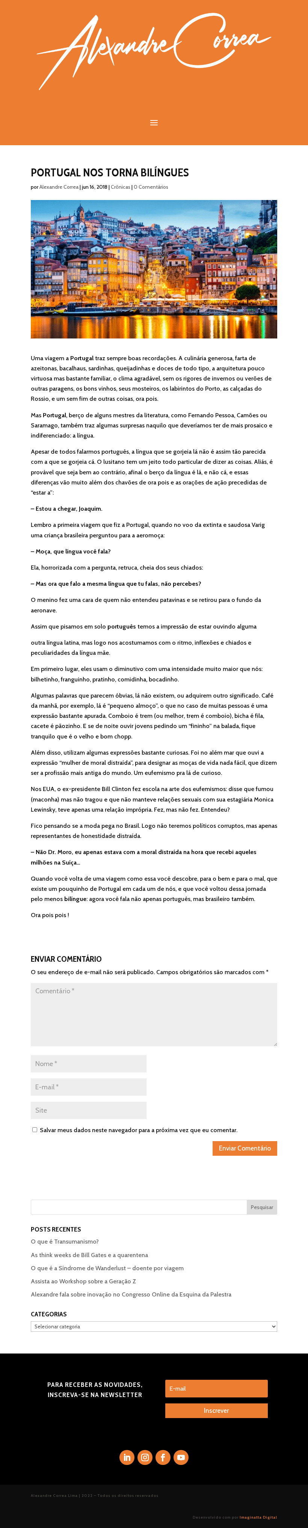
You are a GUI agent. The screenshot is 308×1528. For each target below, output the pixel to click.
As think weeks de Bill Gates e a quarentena (89, 1255)
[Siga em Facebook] (163, 1457)
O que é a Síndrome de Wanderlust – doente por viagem (107, 1268)
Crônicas (120, 186)
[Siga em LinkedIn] (126, 1457)
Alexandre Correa (59, 186)
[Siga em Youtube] (181, 1457)
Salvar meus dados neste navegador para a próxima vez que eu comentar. (138, 1130)
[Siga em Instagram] (144, 1457)
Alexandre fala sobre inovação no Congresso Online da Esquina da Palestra (131, 1294)
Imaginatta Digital (258, 1517)
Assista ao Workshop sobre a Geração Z (83, 1281)
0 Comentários (151, 186)
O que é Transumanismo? (65, 1241)
